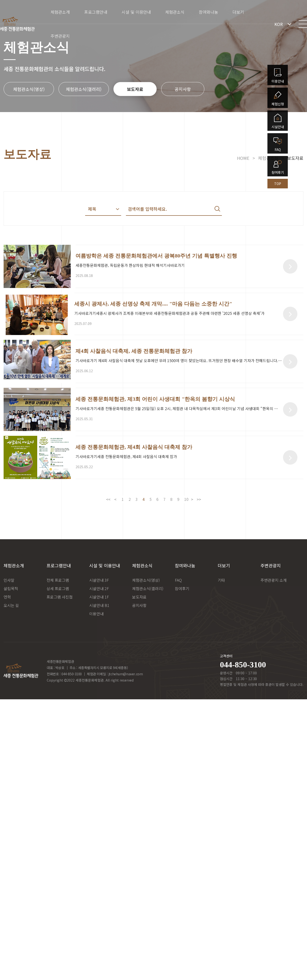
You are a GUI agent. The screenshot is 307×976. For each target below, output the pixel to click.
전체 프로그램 (58, 580)
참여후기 (182, 588)
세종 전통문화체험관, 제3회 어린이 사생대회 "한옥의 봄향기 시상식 (155, 399)
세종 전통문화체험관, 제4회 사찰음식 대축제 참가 (134, 447)
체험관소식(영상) (29, 89)
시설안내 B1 (99, 605)
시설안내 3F (99, 580)
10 (186, 499)
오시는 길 (11, 605)
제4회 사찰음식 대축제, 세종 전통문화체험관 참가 (134, 351)
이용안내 (96, 614)
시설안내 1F (99, 597)
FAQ (178, 580)
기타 (221, 580)
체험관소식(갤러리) (83, 89)
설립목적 (11, 588)
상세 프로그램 (58, 588)
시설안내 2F (99, 588)
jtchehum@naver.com (125, 673)
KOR (278, 24)
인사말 (9, 580)
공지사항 (183, 89)
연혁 (7, 597)
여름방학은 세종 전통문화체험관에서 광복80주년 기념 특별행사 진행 (156, 255)
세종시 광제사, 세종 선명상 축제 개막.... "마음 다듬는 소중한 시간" (153, 303)
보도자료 (135, 89)
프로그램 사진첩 (60, 597)
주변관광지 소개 (273, 580)
